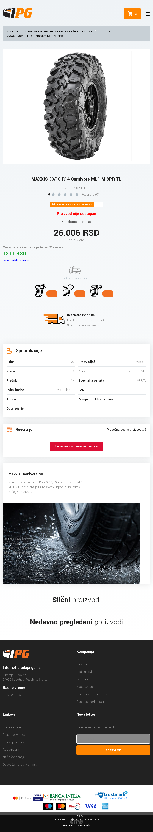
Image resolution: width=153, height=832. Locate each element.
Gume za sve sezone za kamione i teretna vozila (58, 31)
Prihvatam (68, 825)
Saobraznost (85, 687)
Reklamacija (11, 749)
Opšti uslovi (84, 672)
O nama (81, 664)
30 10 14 (105, 31)
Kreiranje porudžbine (16, 742)
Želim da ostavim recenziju (76, 446)
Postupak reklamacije (90, 702)
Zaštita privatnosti (15, 735)
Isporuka (82, 679)
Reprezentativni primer (16, 260)
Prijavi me (113, 750)
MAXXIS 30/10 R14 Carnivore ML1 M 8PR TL (37, 36)
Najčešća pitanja (14, 757)
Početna (12, 31)
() (134, 13)
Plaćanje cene (12, 727)
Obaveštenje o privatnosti (20, 764)
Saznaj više (84, 825)
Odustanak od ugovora (91, 694)
